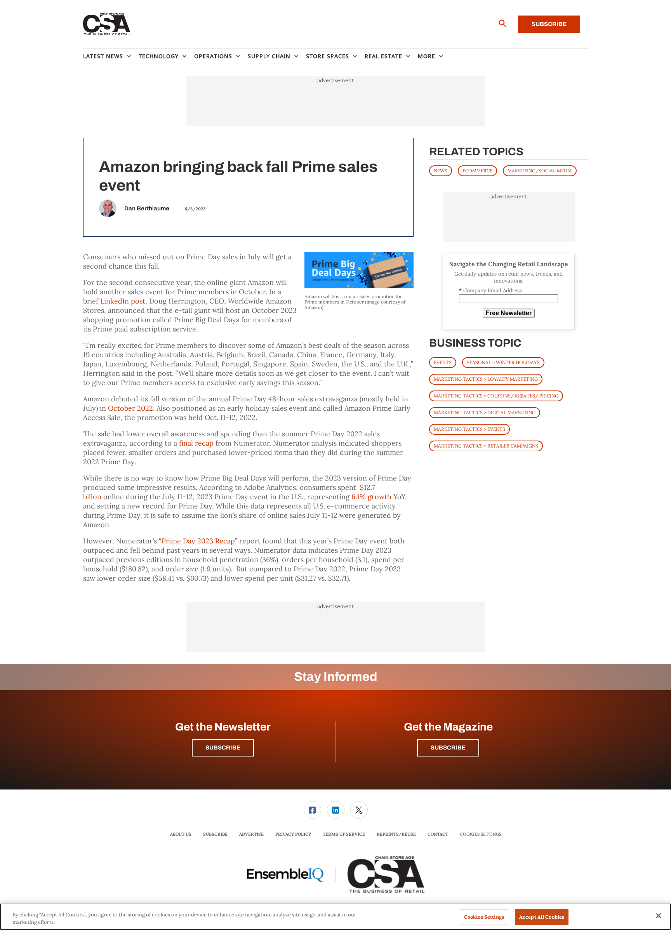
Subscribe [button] (222, 747)
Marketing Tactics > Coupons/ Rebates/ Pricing (496, 395)
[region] (335, 916)
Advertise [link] (251, 834)
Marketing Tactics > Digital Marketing (484, 412)
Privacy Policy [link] (293, 834)
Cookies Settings (480, 834)
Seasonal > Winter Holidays (503, 362)
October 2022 (130, 408)
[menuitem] (111, 56)
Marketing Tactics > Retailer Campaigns (486, 445)
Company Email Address (490, 290)
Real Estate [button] (383, 56)
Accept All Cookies (541, 917)
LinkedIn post (122, 301)
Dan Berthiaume (146, 208)
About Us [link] (180, 834)
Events (443, 362)
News (440, 171)
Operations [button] (213, 56)
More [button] (426, 56)
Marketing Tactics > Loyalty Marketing (486, 379)
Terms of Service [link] (344, 834)
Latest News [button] (103, 56)
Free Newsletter (509, 313)
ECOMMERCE (477, 171)
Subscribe (549, 24)
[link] (312, 810)
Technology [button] (159, 56)
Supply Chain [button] (269, 56)
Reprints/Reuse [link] (396, 834)
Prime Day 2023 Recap (198, 540)
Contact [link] (438, 834)
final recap (196, 443)
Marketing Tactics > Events (469, 429)
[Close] (658, 915)
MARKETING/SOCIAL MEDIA (540, 171)
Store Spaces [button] (327, 56)
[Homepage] (107, 24)
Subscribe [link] (215, 834)
